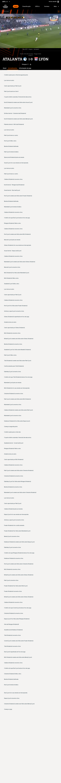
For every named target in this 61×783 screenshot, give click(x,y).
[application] (30, 31)
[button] (56, 6)
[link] (16, 6)
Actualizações (12, 68)
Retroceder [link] (6, 11)
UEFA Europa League (5, 6)
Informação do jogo (25, 68)
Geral (4, 68)
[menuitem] (16, 6)
